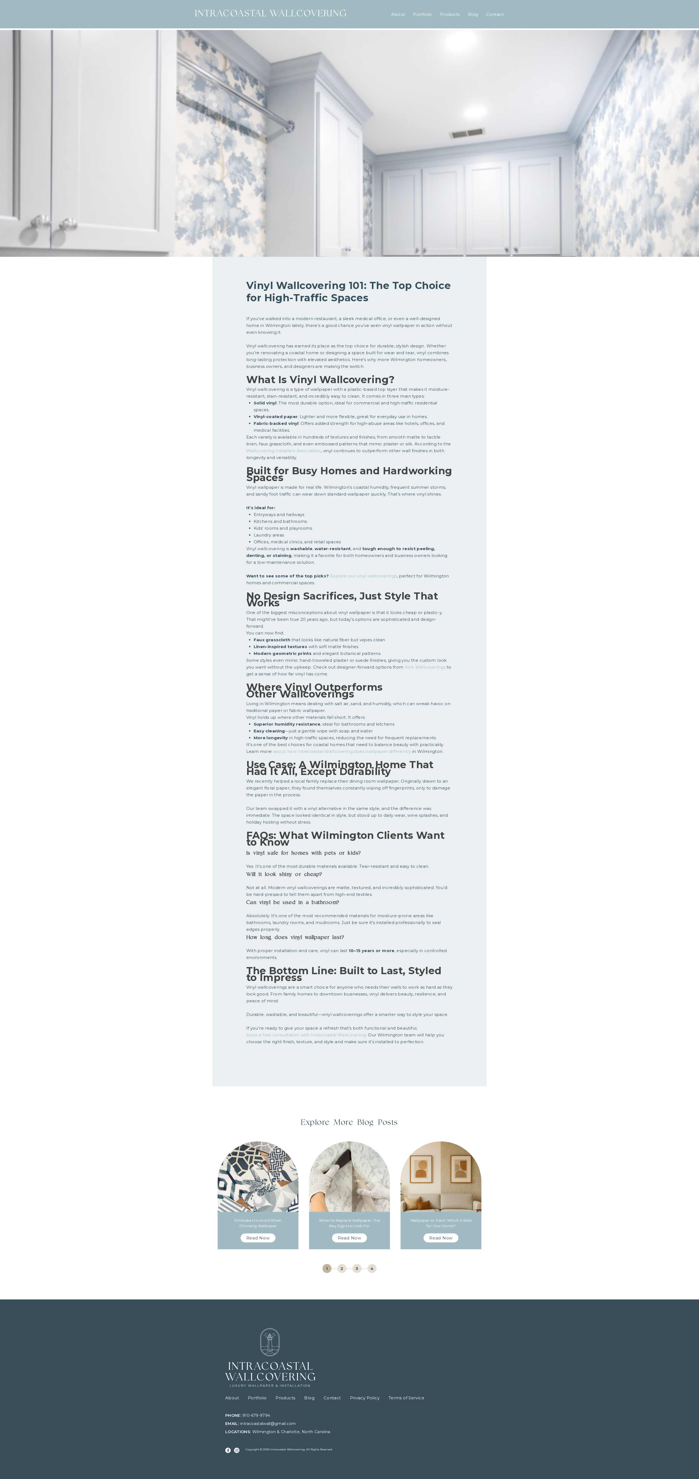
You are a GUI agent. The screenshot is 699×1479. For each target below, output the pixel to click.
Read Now (258, 1238)
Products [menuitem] (450, 14)
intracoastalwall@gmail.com (268, 1423)
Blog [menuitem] (473, 14)
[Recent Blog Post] (258, 1195)
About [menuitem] (398, 14)
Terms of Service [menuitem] (406, 1397)
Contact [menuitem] (495, 14)
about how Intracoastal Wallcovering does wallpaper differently (342, 751)
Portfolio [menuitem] (422, 14)
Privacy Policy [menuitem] (365, 1397)
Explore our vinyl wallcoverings (363, 576)
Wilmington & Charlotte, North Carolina (291, 1431)
